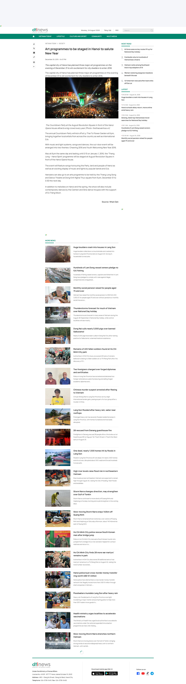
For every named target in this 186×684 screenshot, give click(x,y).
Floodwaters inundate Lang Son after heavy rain (95, 593)
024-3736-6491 (46, 680)
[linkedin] (34, 52)
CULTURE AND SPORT (78, 36)
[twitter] (34, 48)
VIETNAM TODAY (45, 36)
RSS (116, 30)
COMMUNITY (97, 36)
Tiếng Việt (107, 30)
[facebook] (34, 44)
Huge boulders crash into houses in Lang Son (94, 247)
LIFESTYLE (61, 36)
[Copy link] (34, 57)
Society (62, 43)
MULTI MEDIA (112, 36)
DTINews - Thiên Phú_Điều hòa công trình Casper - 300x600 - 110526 (137, 148)
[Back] (34, 66)
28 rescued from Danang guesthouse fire (92, 430)
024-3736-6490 (61, 680)
